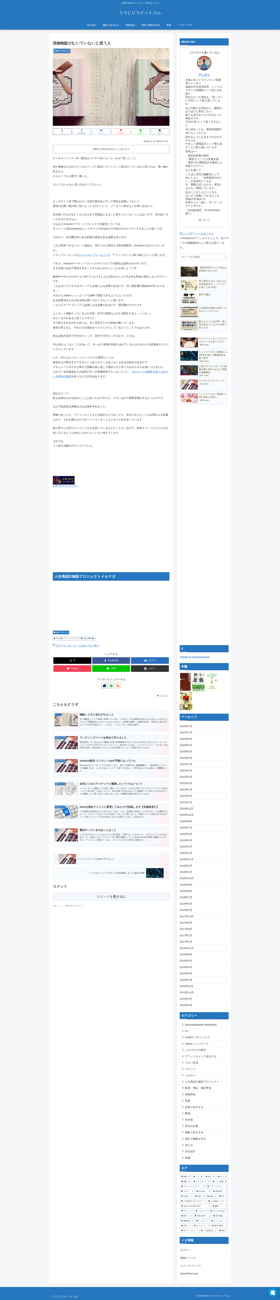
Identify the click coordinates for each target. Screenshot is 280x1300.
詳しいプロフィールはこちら (197, 233)
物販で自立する (62, 632)
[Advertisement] (111, 533)
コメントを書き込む (111, 896)
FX (57, 638)
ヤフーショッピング (70, 638)
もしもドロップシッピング (93, 255)
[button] (160, 131)
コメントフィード (190, 1265)
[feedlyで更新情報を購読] (111, 686)
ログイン (185, 1250)
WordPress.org (189, 1273)
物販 (93, 638)
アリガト (204, 75)
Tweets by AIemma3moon (195, 656)
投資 (84, 638)
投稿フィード (188, 1257)
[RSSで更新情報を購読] (118, 686)
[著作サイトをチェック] (104, 686)
